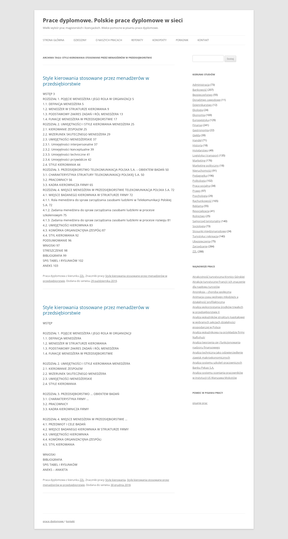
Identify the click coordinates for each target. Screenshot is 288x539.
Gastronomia (200, 130)
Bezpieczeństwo (202, 95)
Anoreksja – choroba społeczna (211, 292)
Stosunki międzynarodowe (209, 231)
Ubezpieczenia (201, 241)
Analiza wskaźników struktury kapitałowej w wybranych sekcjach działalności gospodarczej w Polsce (218, 322)
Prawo (196, 191)
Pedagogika (199, 175)
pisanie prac (199, 403)
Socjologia (198, 226)
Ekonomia (198, 115)
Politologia (199, 181)
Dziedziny (80, 40)
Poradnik (182, 40)
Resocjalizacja (200, 211)
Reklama (197, 206)
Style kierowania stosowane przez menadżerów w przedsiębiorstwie (96, 81)
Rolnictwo (198, 216)
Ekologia (197, 110)
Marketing (198, 160)
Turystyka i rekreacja (205, 236)
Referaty (137, 40)
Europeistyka (200, 120)
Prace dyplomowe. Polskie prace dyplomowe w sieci (113, 20)
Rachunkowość (201, 201)
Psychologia (199, 196)
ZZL (82, 276)
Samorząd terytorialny (206, 221)
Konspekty (159, 40)
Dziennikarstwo (202, 105)
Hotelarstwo (200, 150)
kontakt (70, 521)
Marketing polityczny (205, 165)
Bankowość (199, 90)
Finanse (197, 125)
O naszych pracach (109, 40)
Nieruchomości (201, 170)
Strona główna (53, 40)
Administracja (201, 85)
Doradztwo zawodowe (206, 100)
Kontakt (203, 40)
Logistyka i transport (205, 155)
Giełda (196, 135)
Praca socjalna (201, 186)
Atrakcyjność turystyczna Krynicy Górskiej (218, 277)
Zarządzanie (199, 246)
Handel (197, 140)
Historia (197, 145)
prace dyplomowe (53, 521)
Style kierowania (115, 480)
